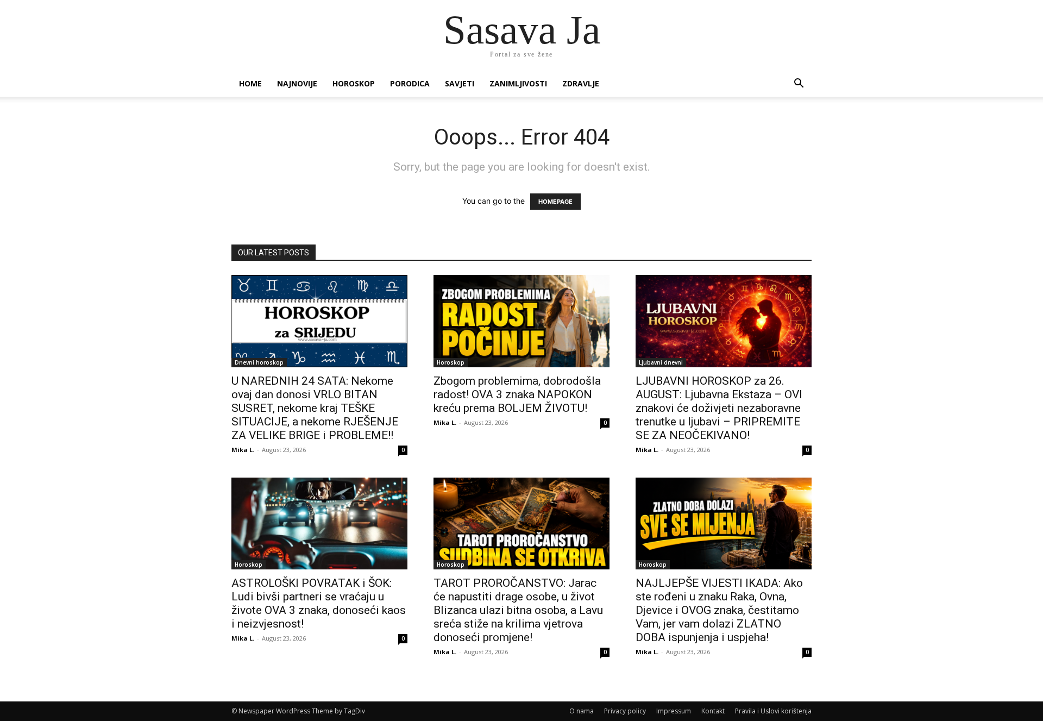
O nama (581, 711)
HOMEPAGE (555, 201)
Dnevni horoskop (259, 362)
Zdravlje (580, 83)
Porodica (410, 83)
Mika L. (242, 450)
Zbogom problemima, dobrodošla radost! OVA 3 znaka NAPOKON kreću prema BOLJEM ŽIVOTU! (517, 394)
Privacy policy (625, 711)
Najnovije (297, 83)
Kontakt (713, 711)
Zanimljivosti (518, 83)
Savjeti (459, 83)
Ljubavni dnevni (661, 362)
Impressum (673, 711)
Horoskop (353, 83)
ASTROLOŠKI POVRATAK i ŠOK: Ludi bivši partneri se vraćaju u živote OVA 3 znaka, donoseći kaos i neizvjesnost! (318, 603)
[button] (799, 84)
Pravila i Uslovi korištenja (773, 711)
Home (250, 83)
